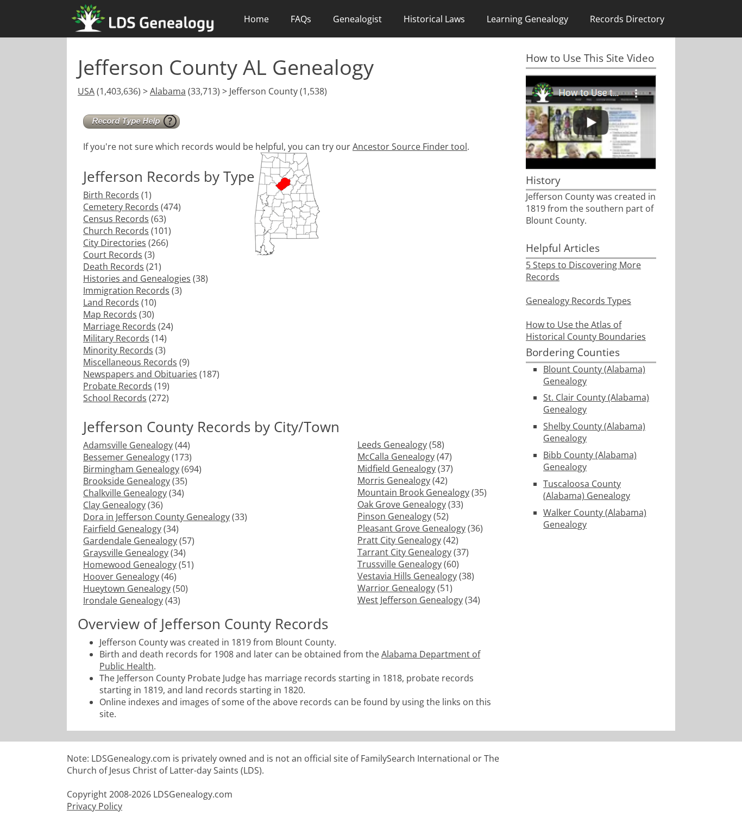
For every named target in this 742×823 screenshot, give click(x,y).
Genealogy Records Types (578, 301)
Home (256, 19)
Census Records (116, 219)
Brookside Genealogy (126, 481)
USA (86, 91)
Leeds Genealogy (392, 445)
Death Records (113, 267)
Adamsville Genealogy (128, 445)
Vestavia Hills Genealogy (407, 576)
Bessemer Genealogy (126, 457)
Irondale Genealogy (123, 600)
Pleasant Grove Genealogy (411, 528)
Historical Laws (434, 19)
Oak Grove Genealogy (401, 504)
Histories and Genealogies (137, 278)
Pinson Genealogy (394, 516)
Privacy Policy (94, 806)
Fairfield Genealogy (122, 529)
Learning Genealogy (527, 19)
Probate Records (117, 386)
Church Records (116, 231)
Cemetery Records (121, 207)
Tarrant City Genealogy (404, 552)
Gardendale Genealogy (130, 541)
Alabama (168, 91)
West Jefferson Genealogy (410, 600)
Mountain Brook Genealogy (413, 492)
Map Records (110, 314)
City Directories (114, 243)
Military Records (116, 338)
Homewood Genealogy (130, 565)
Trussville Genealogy (399, 564)
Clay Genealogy (114, 505)
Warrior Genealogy (396, 588)
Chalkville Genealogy (125, 493)
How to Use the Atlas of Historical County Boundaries (586, 331)
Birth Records (111, 195)
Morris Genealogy (393, 480)
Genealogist (357, 19)
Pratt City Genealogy (399, 540)
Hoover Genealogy (121, 577)
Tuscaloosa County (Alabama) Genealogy (586, 490)
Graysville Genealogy (125, 553)
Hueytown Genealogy (127, 588)
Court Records (112, 255)
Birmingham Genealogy (131, 469)
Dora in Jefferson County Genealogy (156, 517)
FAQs (301, 19)
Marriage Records (119, 326)
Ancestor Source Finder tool (410, 147)
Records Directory (627, 19)
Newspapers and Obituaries (140, 374)
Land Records (111, 302)
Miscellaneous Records (130, 362)
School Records (115, 398)
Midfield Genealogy (396, 468)
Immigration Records (126, 290)
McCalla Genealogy (396, 457)
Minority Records (118, 350)
